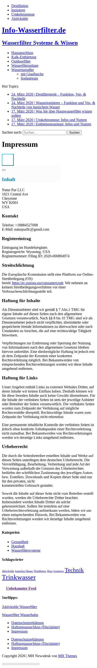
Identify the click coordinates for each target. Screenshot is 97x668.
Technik (74, 570)
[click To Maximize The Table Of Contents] (8, 160)
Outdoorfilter (21, 61)
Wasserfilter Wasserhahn (20, 615)
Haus (50, 571)
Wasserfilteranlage (24, 65)
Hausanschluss (22, 53)
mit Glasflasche (32, 74)
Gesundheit (19, 542)
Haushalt (17, 546)
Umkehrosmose (23, 14)
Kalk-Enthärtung (23, 57)
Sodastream (29, 78)
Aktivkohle (19, 19)
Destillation (19, 6)
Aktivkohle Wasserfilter (19, 607)
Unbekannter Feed (21, 588)
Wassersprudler (22, 70)
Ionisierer (18, 10)
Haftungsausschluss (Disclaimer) (35, 627)
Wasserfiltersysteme (25, 550)
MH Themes (67, 656)
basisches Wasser (24, 571)
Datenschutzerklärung (27, 623)
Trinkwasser (19, 577)
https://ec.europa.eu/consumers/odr (37, 283)
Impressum (19, 631)
